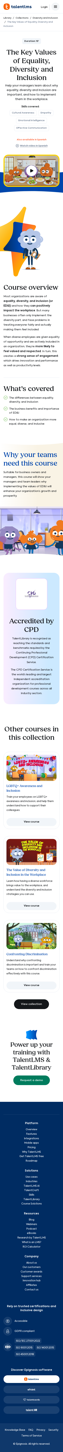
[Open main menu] (55, 7)
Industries (31, 1181)
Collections (22, 18)
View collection (31, 1004)
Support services (31, 1276)
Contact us (31, 1289)
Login (44, 7)
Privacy (40, 1430)
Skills (31, 1195)
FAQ (30, 1430)
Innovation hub (32, 1280)
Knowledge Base (15, 1430)
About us (31, 1263)
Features (31, 1134)
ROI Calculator (31, 1247)
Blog (31, 1220)
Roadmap (31, 1161)
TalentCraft (31, 1190)
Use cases (32, 1177)
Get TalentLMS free (31, 1156)
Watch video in (34, 146)
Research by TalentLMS (31, 1238)
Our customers (32, 1267)
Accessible (21, 1321)
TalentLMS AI (32, 1186)
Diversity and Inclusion (45, 18)
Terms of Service (31, 1436)
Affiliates (31, 1285)
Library (7, 18)
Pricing (31, 1147)
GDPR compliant (25, 1331)
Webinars (31, 1224)
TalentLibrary (31, 1199)
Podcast (31, 1229)
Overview (31, 1129)
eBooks (31, 1233)
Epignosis (21, 1444)
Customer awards (31, 1272)
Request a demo (31, 1080)
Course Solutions (31, 1204)
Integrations (31, 1138)
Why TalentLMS (31, 1152)
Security (53, 1430)
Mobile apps (31, 1143)
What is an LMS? (31, 1242)
